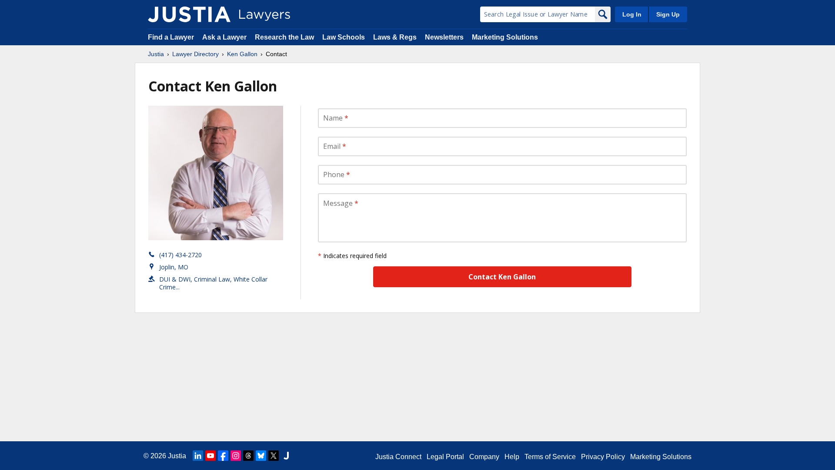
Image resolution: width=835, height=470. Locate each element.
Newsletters (444, 37)
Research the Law (284, 37)
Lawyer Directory (195, 53)
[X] (273, 455)
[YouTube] (210, 455)
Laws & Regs (395, 37)
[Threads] (248, 455)
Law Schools (343, 37)
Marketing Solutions (505, 37)
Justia (156, 53)
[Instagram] (235, 455)
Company (484, 456)
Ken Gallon (242, 53)
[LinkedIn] (198, 455)
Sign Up (668, 14)
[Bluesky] (261, 455)
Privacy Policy (603, 456)
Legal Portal (445, 456)
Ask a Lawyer (225, 37)
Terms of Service (550, 456)
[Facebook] (223, 455)
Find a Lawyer (171, 37)
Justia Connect (398, 456)
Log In (631, 14)
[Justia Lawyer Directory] (189, 14)
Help (511, 456)
